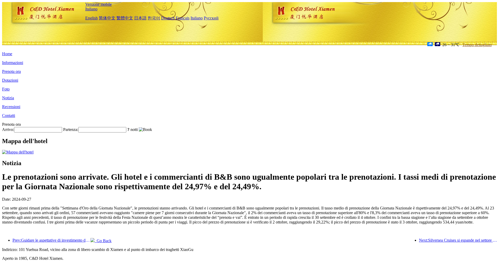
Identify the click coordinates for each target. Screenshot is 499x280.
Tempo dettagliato (477, 45)
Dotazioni (10, 80)
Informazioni (12, 62)
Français (182, 18)
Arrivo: (8, 129)
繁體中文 (124, 18)
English (91, 18)
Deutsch (168, 18)
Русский (211, 18)
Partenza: (70, 129)
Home (7, 54)
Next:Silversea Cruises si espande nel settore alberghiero (458, 240)
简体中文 (107, 18)
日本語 (140, 18)
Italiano (91, 9)
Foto (6, 89)
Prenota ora (11, 71)
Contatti (8, 115)
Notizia (8, 98)
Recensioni (11, 106)
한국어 (154, 18)
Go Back (103, 241)
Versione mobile (98, 4)
